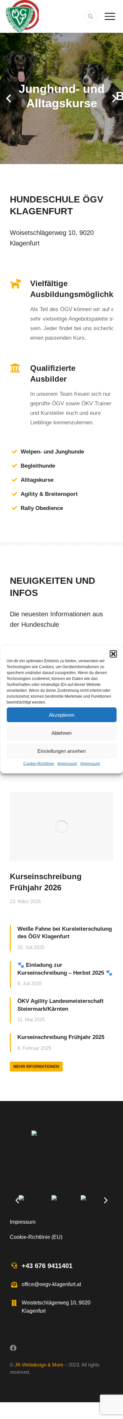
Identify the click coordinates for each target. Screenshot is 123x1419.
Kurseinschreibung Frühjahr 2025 (60, 1037)
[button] (113, 654)
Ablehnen (61, 732)
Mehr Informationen (36, 1066)
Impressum (67, 763)
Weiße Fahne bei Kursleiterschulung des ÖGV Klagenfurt (64, 933)
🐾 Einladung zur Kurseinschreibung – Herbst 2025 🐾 (65, 969)
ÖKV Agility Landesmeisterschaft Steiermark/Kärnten (60, 1005)
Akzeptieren (61, 714)
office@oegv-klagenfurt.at (51, 1284)
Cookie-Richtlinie (38, 763)
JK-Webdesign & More (39, 1364)
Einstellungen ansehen (61, 750)
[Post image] (61, 826)
